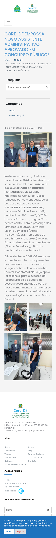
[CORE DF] (32, 8)
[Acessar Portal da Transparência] (17, 8)
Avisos (31, 447)
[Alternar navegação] (8, 23)
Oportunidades (11, 486)
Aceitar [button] (9, 531)
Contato (32, 461)
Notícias (18, 60)
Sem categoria (17, 115)
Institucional (10, 457)
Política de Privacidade (15, 464)
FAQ (30, 450)
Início (7, 60)
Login (6, 479)
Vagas (7, 454)
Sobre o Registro (36, 454)
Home (7, 447)
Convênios (9, 450)
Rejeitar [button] (20, 531)
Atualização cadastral (15, 483)
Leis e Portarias (35, 457)
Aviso (12, 110)
